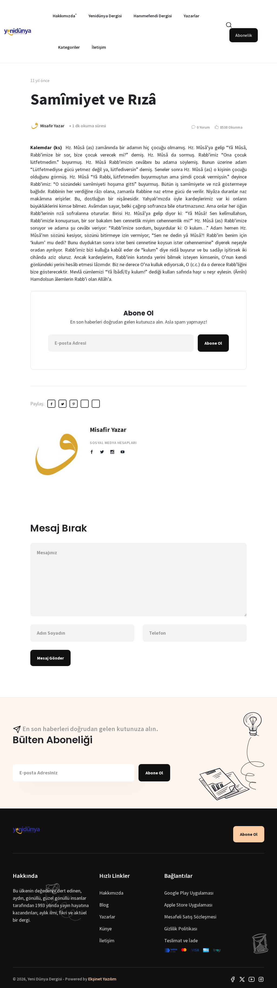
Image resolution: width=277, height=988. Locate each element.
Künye (105, 928)
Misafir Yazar (108, 429)
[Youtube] (251, 979)
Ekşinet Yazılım (102, 979)
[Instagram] (261, 979)
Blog (104, 905)
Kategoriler (69, 47)
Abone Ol (213, 343)
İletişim (99, 47)
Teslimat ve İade (181, 940)
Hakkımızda (64, 15)
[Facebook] (232, 979)
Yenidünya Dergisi (105, 15)
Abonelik (243, 35)
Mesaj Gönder (50, 658)
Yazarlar (191, 15)
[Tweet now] (242, 979)
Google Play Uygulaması (188, 893)
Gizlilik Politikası (180, 928)
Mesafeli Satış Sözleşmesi (190, 917)
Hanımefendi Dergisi (153, 15)
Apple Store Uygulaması (188, 905)
